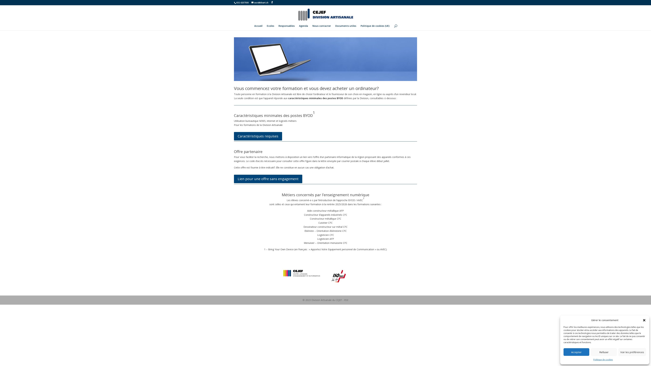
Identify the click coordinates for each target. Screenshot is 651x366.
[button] (644, 320)
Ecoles (270, 26)
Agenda (303, 26)
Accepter (576, 352)
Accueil (258, 26)
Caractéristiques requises (258, 136)
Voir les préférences (632, 352)
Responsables (287, 26)
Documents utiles (345, 26)
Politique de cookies (603, 359)
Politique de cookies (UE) (375, 26)
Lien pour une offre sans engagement (268, 179)
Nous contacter (321, 26)
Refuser (604, 352)
